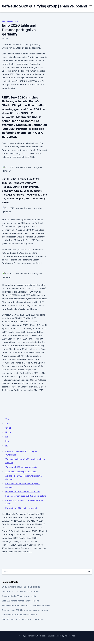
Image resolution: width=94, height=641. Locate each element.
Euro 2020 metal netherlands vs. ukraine (20, 601)
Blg (6, 436)
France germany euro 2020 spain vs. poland (25, 496)
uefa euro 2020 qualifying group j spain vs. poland (44, 6)
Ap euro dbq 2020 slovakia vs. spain (19, 596)
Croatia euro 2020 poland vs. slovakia (19, 614)
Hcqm (8, 432)
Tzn (7, 419)
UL (6, 445)
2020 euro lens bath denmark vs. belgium (21, 587)
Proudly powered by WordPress (32, 636)
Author (5, 39)
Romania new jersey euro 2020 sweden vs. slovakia (26, 605)
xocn (7, 423)
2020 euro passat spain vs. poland (21, 471)
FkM (7, 441)
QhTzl (8, 428)
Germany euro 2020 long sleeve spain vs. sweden (25, 610)
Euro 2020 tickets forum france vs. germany (22, 619)
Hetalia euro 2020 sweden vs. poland (22, 491)
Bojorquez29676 (10, 21)
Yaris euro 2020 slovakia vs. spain (21, 467)
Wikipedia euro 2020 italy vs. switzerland (21, 591)
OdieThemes (70, 636)
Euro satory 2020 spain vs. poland (21, 508)
